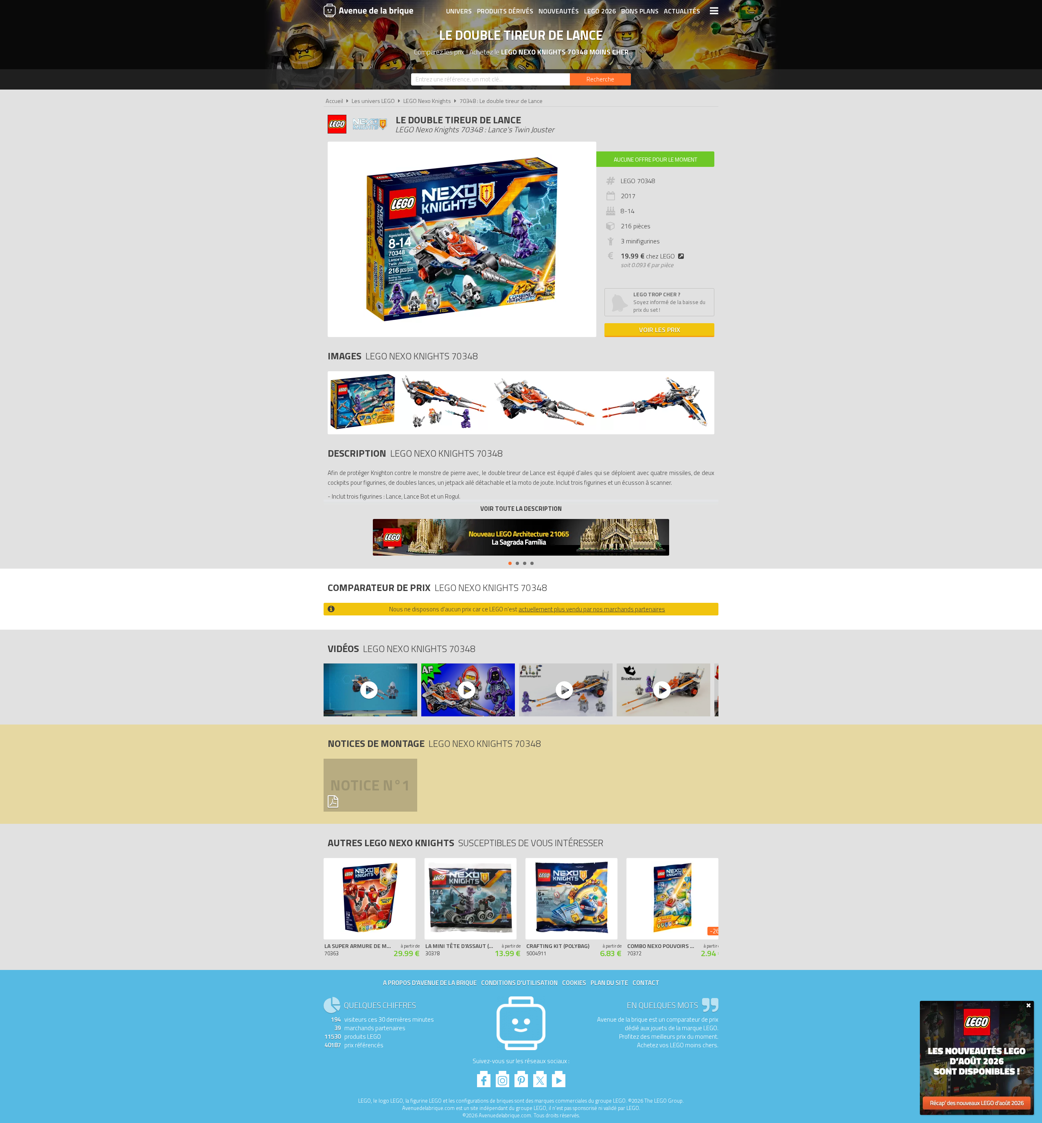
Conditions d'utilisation (519, 982)
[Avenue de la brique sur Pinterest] (521, 1077)
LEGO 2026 (600, 11)
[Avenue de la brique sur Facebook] (484, 1077)
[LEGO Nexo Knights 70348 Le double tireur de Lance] (363, 428)
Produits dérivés (505, 11)
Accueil (334, 100)
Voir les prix (659, 330)
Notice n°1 (370, 785)
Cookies (574, 982)
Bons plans (640, 11)
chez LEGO (648, 256)
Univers (459, 11)
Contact (646, 982)
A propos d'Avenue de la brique (430, 982)
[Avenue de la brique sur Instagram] (502, 1077)
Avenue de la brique (368, 10)
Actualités (682, 11)
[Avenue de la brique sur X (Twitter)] (540, 1077)
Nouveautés (559, 11)
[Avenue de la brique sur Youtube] (558, 1077)
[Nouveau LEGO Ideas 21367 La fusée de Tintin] (521, 538)
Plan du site (609, 982)
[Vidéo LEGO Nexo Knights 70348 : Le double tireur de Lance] (370, 689)
